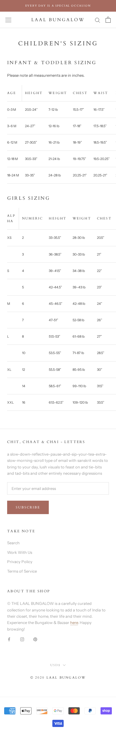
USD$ (55, 665)
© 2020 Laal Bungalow (58, 677)
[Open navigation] (8, 20)
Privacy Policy (19, 561)
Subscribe (28, 507)
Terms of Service (22, 571)
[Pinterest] (35, 639)
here (74, 622)
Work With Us (19, 552)
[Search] (97, 19)
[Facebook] (9, 639)
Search (13, 542)
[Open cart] (108, 20)
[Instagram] (22, 639)
